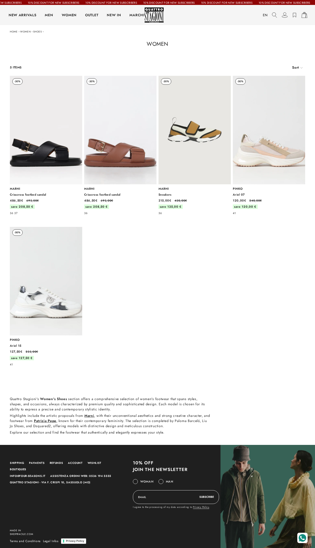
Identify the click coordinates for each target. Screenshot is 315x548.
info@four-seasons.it (27, 476)
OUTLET (91, 15)
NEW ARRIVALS (22, 15)
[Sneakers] (194, 145)
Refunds (56, 463)
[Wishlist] (295, 15)
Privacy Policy (201, 507)
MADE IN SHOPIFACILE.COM (21, 532)
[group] (297, 67)
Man (169, 481)
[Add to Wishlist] (76, 82)
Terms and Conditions (25, 541)
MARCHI (136, 15)
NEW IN (114, 15)
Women (25, 31)
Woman (147, 481)
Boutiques (18, 469)
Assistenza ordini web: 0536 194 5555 (80, 476)
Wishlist (94, 463)
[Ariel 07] (269, 145)
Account (75, 463)
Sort (295, 67)
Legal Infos (51, 541)
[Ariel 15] (46, 296)
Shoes (37, 31)
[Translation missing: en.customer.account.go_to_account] (284, 15)
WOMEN (69, 15)
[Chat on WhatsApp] (302, 538)
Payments (37, 463)
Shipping (17, 463)
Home (14, 31)
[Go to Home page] (157, 15)
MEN (49, 15)
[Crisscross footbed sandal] (46, 145)
